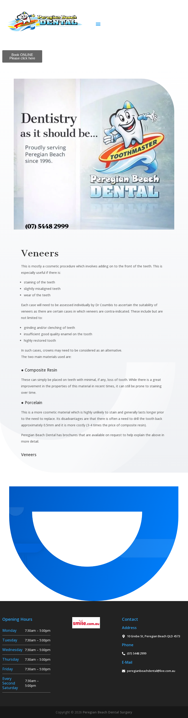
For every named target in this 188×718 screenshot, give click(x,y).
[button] (98, 24)
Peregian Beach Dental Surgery (107, 712)
